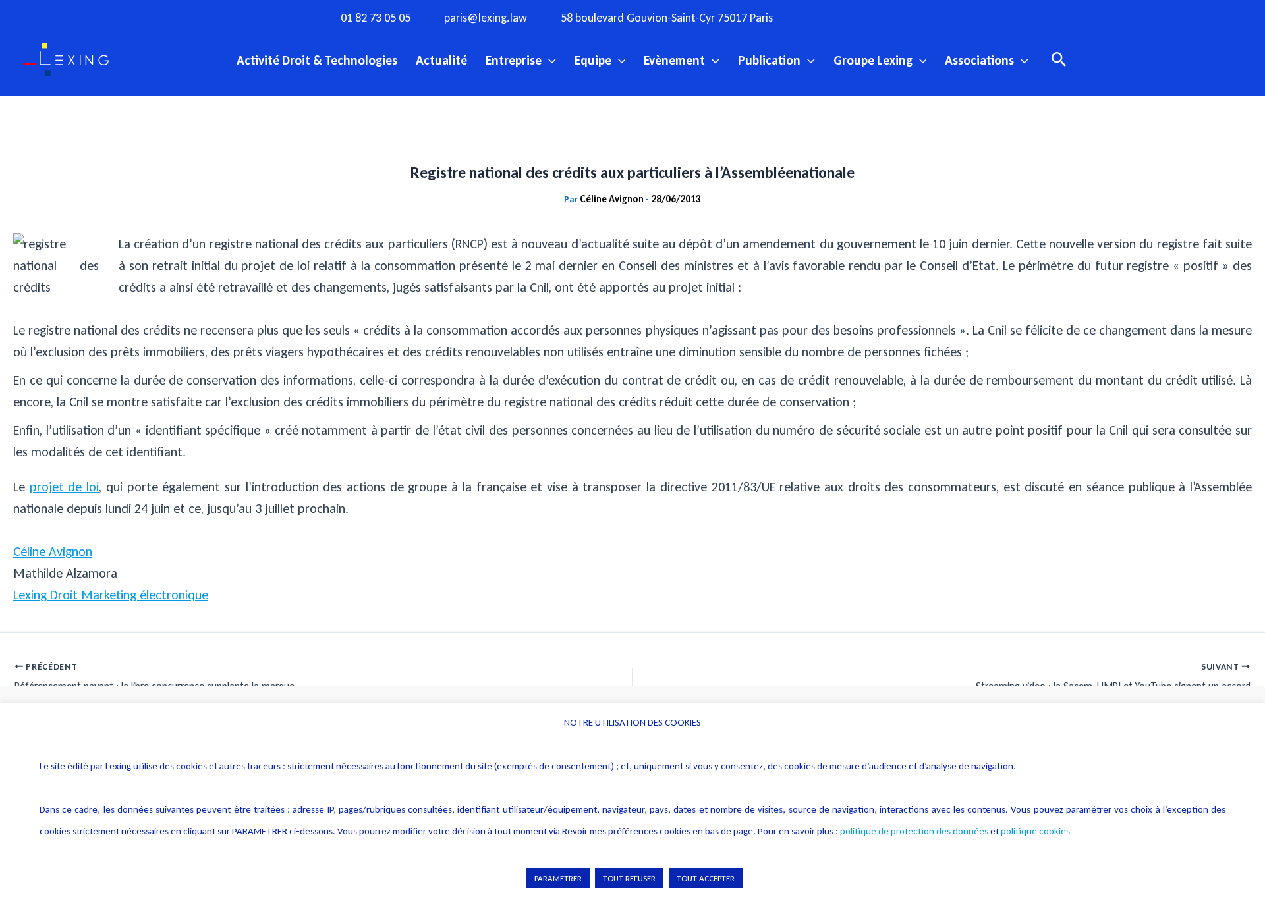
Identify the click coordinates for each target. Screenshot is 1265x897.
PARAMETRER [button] (558, 878)
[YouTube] (908, 17)
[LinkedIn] (935, 17)
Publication (769, 60)
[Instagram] (854, 17)
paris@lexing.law (485, 18)
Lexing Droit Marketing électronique (110, 595)
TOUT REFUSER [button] (629, 878)
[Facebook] (827, 17)
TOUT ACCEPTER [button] (706, 878)
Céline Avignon (52, 551)
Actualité (441, 60)
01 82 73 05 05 (375, 18)
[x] (881, 17)
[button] (549, 60)
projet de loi (64, 487)
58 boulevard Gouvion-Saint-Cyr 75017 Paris (667, 18)
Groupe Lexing (873, 60)
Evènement (674, 60)
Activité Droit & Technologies (317, 60)
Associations (979, 60)
